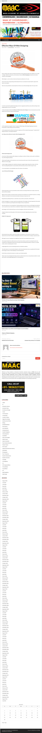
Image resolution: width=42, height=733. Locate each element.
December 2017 (5, 669)
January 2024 (5, 535)
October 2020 (5, 607)
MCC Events (4, 446)
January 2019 (5, 645)
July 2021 (4, 590)
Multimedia (4, 450)
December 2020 (5, 603)
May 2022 (4, 572)
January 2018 (5, 667)
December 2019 (5, 625)
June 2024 (4, 526)
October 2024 (5, 519)
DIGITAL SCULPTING (6, 420)
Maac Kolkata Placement (7, 442)
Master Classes (5, 444)
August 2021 (4, 588)
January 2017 (5, 689)
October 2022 (5, 563)
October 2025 (5, 497)
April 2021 (4, 596)
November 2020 (5, 605)
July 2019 (4, 634)
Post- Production (5, 453)
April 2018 (4, 662)
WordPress (34, 730)
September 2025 (5, 499)
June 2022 (4, 570)
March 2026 (4, 489)
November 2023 (5, 539)
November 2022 (5, 561)
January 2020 (5, 623)
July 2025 (4, 502)
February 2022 (5, 577)
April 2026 (4, 488)
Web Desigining (4, 43)
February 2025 (5, 511)
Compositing (4, 415)
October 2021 (5, 585)
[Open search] (39, 40)
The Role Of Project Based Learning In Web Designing (13, 300)
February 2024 (5, 533)
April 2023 (4, 552)
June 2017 (4, 680)
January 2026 (5, 493)
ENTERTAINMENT (6, 424)
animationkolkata (11, 47)
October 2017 (5, 673)
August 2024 (4, 522)
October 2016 (5, 695)
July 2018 (4, 656)
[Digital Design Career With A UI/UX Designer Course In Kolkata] (21, 315)
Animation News (5, 408)
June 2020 (4, 614)
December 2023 (5, 537)
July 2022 (4, 568)
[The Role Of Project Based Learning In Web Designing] (21, 287)
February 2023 (5, 555)
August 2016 (4, 698)
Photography (4, 452)
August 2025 (4, 500)
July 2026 (4, 482)
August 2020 (4, 610)
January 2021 (5, 601)
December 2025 (5, 495)
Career (3, 411)
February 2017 (5, 687)
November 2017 (5, 671)
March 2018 (4, 664)
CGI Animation (5, 413)
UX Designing (5, 461)
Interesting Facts (5, 433)
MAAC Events (5, 439)
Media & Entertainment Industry (8, 448)
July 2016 (4, 700)
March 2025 (4, 510)
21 (31, 715)
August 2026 (4, 480)
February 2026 (5, 491)
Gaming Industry (5, 430)
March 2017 (4, 686)
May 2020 (4, 616)
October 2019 (5, 629)
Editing (3, 422)
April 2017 (4, 684)
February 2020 (5, 621)
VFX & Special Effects (6, 464)
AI (2, 404)
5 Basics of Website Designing (8, 333)
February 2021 (5, 599)
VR (3, 470)
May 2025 (4, 506)
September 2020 (5, 609)
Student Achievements (6, 455)
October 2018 (5, 651)
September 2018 (5, 653)
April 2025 (4, 508)
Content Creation (5, 417)
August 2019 (4, 632)
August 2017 (4, 676)
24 (10, 717)
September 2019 (5, 631)
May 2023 (4, 550)
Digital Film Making (6, 419)
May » (5, 722)
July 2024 (4, 524)
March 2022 (4, 576)
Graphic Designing (5, 431)
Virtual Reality (5, 466)
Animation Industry (6, 406)
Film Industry (4, 426)
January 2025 (5, 513)
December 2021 (5, 581)
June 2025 (4, 504)
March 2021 (4, 598)
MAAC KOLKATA (5, 441)
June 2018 (4, 658)
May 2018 (4, 660)
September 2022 (5, 565)
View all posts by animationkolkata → (16, 347)
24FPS (3, 402)
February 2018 (5, 665)
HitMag (38, 730)
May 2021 (4, 594)
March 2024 (4, 532)
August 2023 (4, 544)
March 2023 (4, 554)
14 (31, 712)
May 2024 (4, 528)
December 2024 (5, 515)
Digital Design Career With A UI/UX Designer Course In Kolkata (15, 328)
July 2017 (4, 678)
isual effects (4, 435)
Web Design (4, 474)
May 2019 (4, 638)
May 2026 (4, 486)
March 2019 (4, 642)
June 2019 (4, 636)
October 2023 (5, 541)
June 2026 (4, 484)
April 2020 (4, 618)
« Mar (3, 722)
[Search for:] (21, 358)
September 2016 (5, 697)
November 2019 (5, 627)
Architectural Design (6, 409)
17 (10, 715)
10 (10, 712)
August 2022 (4, 566)
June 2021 (4, 592)
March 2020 (4, 620)
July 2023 (4, 546)
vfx (3, 463)
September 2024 (5, 521)
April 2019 (4, 640)
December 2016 (5, 691)
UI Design (4, 459)
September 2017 (5, 675)
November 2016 (5, 693)
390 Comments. (17, 47)
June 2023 (4, 548)
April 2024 (4, 530)
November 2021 (5, 583)
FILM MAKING (5, 428)
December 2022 (5, 559)
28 (31, 717)
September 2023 (5, 543)
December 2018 (5, 647)
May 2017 (4, 682)
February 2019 (5, 643)
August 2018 (4, 654)
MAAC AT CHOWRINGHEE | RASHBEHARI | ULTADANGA (16, 21)
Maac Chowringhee (6, 437)
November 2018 (5, 649)
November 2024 (5, 517)
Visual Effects (4, 468)
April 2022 (4, 574)
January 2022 (5, 579)
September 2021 (5, 587)
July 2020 (4, 612)
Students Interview (6, 457)
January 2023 (5, 557)
